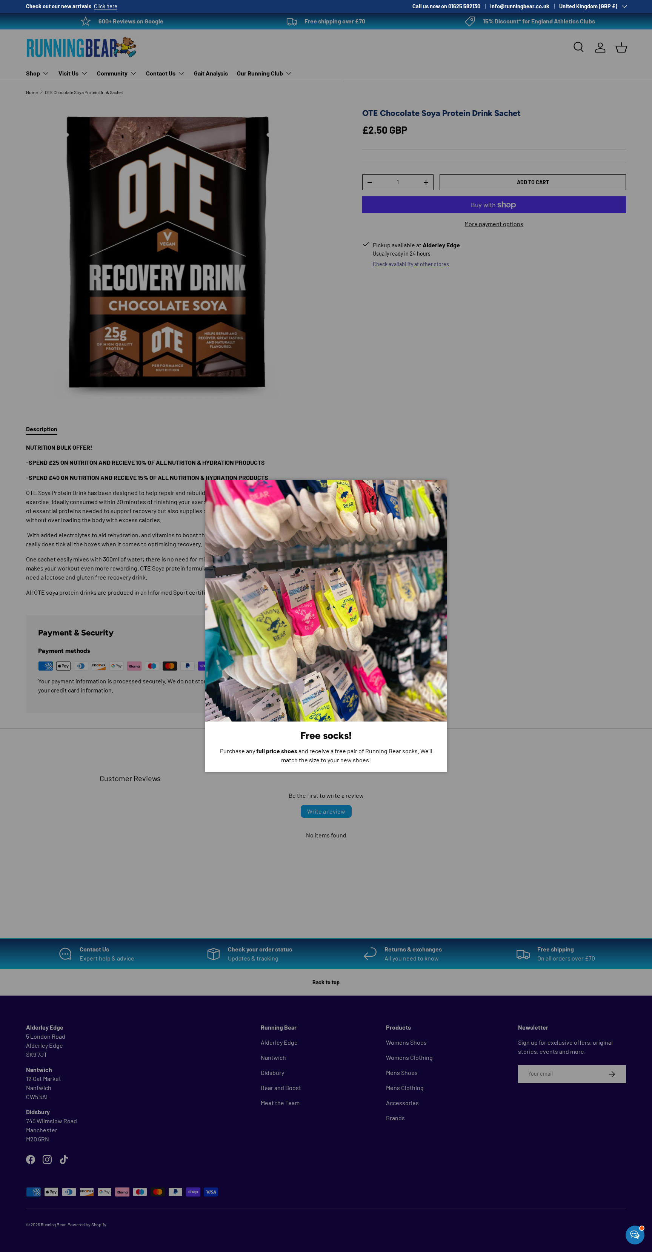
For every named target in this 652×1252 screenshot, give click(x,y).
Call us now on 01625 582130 (446, 6)
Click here (105, 6)
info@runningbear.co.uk (519, 6)
